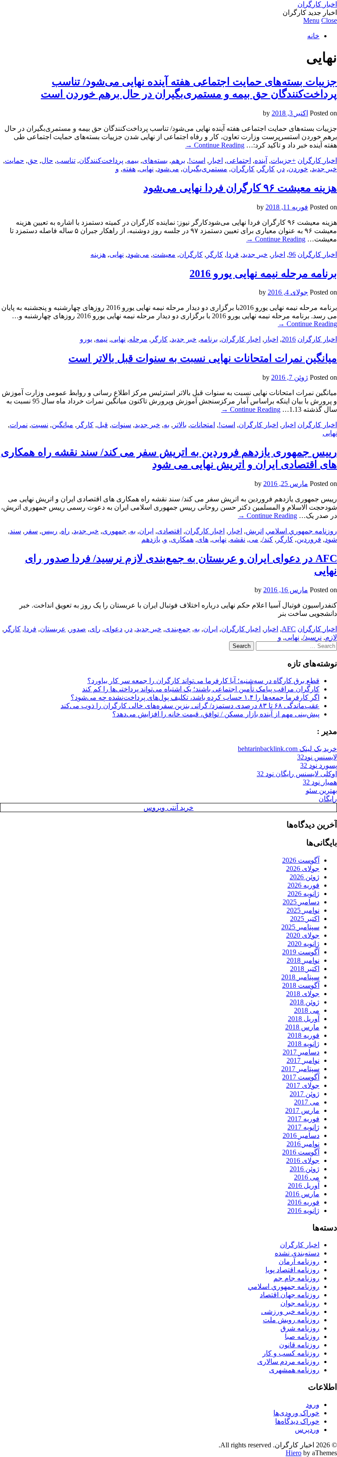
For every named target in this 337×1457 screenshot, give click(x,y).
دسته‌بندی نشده (297, 1253)
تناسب (66, 160)
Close (329, 20)
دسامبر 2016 (301, 1135)
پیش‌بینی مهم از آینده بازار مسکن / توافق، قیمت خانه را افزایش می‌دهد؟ (215, 714)
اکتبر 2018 (304, 968)
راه (65, 531)
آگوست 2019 (300, 952)
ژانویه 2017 (303, 1127)
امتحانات (202, 424)
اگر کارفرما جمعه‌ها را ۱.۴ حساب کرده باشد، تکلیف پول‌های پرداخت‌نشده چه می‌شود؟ (195, 697)
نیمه (102, 339)
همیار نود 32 (320, 782)
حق (33, 160)
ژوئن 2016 (304, 1169)
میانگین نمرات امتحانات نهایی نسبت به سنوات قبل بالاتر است (202, 358)
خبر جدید (324, 169)
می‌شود (168, 169)
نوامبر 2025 (303, 910)
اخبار (216, 160)
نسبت (39, 424)
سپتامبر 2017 (300, 1068)
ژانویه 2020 (303, 943)
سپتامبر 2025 (300, 927)
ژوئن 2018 (304, 1002)
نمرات (19, 424)
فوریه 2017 (303, 1118)
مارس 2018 (302, 1027)
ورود (312, 1404)
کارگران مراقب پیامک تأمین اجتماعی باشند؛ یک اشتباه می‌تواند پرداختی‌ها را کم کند (200, 689)
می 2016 (306, 1177)
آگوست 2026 (300, 860)
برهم (178, 160)
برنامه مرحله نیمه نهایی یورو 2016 (263, 273)
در (281, 169)
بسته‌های (155, 160)
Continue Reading (214, 145)
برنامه (209, 339)
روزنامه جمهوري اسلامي (301, 531)
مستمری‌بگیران (205, 169)
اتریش (255, 531)
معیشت (164, 254)
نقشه (237, 539)
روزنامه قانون (299, 1345)
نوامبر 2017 (303, 1060)
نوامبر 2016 (303, 1144)
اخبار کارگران (317, 4)
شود (331, 539)
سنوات (121, 424)
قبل (102, 424)
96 (292, 254)
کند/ (267, 539)
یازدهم (150, 539)
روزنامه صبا (302, 1336)
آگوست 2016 (300, 1152)
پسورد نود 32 (318, 765)
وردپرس (307, 1429)
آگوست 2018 (300, 985)
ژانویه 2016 (303, 1210)
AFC (289, 629)
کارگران (243, 169)
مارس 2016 (302, 1194)
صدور (77, 629)
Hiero (293, 1453)
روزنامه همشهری (294, 1370)
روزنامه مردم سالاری (288, 1361)
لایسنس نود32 (317, 757)
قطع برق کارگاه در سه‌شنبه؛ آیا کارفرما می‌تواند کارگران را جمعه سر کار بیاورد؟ (203, 680)
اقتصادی (169, 531)
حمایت (14, 160)
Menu (311, 20)
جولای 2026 (302, 868)
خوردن (298, 169)
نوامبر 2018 (303, 960)
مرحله (138, 339)
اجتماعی (238, 160)
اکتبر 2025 (304, 918)
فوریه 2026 (303, 885)
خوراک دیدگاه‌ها (297, 1421)
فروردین (309, 539)
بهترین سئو (321, 790)
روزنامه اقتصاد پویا (292, 1270)
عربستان (53, 629)
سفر (31, 531)
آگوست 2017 (300, 1077)
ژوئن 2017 (304, 1093)
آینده (261, 160)
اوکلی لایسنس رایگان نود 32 (297, 773)
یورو (86, 339)
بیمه (133, 160)
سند (15, 531)
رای (95, 629)
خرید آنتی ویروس (168, 807)
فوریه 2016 (303, 1202)
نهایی (146, 169)
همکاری (182, 539)
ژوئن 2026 (304, 877)
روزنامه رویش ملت (291, 1320)
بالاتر (179, 424)
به (166, 424)
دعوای (113, 629)
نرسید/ (312, 637)
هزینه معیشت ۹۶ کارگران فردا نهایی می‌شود (240, 188)
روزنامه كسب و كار (290, 1353)
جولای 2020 (302, 935)
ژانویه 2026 (303, 893)
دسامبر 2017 (301, 1052)
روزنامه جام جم (296, 1278)
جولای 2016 (302, 1160)
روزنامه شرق (299, 1328)
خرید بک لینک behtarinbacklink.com (287, 748)
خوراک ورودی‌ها (296, 1413)
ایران (146, 531)
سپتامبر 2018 (300, 977)
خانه (313, 36)
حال (47, 160)
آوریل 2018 (303, 1018)
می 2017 (306, 1102)
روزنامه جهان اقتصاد (289, 1295)
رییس (49, 531)
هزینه (98, 254)
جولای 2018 (302, 993)
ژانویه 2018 (303, 1043)
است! (197, 160)
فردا (232, 254)
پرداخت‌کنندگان (101, 160)
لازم (331, 637)
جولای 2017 (302, 1085)
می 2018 (306, 1010)
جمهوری (114, 531)
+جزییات (283, 160)
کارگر (266, 169)
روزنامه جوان (299, 1303)
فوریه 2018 (303, 1035)
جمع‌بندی (177, 629)
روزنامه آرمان (299, 1261)
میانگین (62, 424)
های (202, 539)
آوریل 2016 (303, 1185)
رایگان (328, 798)
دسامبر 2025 (301, 902)
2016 (289, 339)
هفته (129, 169)
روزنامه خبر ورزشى (290, 1311)
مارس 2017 (302, 1110)
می (253, 539)
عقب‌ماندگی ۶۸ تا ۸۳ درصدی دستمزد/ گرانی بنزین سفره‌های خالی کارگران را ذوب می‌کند (190, 705)
